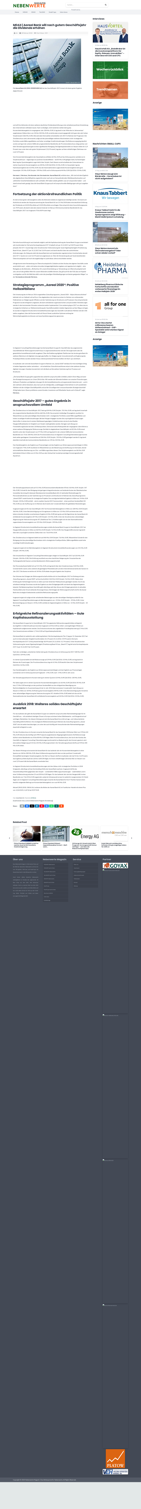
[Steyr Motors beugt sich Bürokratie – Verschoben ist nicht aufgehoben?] (110, 158)
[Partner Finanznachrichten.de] (115, 941)
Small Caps (46, 886)
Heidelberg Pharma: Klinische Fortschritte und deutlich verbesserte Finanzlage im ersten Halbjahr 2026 (109, 288)
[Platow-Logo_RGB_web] (115, 1458)
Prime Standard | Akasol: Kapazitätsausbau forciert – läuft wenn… (55, 845)
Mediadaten (77, 878)
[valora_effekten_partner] (115, 1471)
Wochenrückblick (48, 893)
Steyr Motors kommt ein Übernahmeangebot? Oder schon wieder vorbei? (108, 250)
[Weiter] (131, 838)
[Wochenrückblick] (110, 70)
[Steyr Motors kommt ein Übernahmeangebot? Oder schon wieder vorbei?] (110, 232)
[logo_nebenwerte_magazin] (29, 5)
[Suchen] (105, 4)
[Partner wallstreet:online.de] (115, 1086)
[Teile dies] (27, 806)
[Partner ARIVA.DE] (115, 1231)
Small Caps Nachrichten (50, 889)
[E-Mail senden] (22, 806)
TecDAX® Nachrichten (49, 875)
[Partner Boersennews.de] (115, 1376)
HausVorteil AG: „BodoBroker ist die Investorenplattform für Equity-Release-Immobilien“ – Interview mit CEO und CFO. (110, 52)
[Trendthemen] (110, 90)
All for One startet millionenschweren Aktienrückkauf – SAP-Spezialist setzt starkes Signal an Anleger (109, 327)
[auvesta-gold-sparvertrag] (110, 119)
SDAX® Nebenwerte (49, 878)
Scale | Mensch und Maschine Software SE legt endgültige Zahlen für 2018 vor (113, 845)
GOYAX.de (33, 798)
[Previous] (9, 838)
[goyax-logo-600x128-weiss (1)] (115, 865)
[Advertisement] (50, 107)
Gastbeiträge (47, 900)
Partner (76, 882)
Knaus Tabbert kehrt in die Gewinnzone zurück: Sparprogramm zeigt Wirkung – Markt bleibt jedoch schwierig (110, 213)
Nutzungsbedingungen (79, 871)
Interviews (46, 896)
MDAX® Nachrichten (49, 868)
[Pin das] (41, 806)
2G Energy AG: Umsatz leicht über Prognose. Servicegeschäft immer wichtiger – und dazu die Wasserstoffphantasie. (84, 846)
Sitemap (76, 886)
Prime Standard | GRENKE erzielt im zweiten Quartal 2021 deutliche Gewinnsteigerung (26, 845)
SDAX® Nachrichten (49, 882)
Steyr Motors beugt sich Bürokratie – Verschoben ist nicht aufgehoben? (108, 176)
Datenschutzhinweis (79, 875)
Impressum (76, 868)
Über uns (76, 864)
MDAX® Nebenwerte (49, 864)
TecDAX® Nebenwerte (49, 871)
